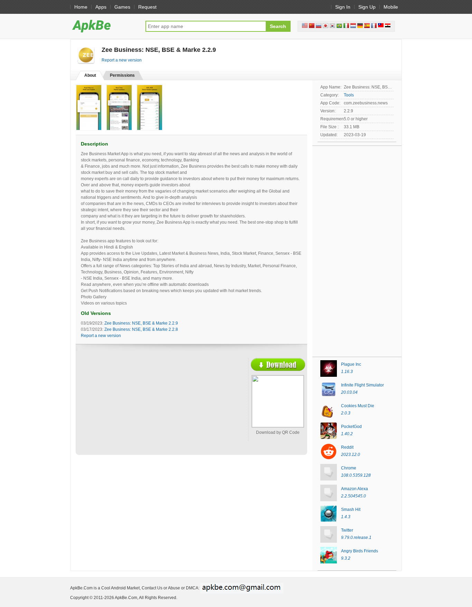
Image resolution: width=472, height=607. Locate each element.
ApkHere (104, 26)
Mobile (391, 7)
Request (147, 7)
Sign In (342, 7)
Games (122, 7)
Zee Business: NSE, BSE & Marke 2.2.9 (141, 323)
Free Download (278, 364)
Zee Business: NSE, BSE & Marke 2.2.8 (141, 329)
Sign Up (367, 7)
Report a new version (122, 60)
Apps (100, 7)
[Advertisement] (141, 408)
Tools (349, 95)
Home (80, 7)
